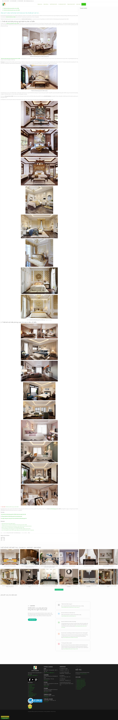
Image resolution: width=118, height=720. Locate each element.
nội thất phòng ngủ (53, 508)
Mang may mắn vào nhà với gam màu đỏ (8, 523)
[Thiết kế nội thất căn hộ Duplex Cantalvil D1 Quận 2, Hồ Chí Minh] (88, 577)
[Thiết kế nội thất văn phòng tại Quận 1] (9, 557)
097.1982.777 (30, 675)
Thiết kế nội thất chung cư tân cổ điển (12, 506)
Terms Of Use (53, 711)
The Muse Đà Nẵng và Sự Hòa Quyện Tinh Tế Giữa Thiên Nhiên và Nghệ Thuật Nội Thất (16, 528)
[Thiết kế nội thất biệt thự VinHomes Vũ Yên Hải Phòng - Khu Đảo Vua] (9, 577)
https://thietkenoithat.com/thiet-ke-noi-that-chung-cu (70, 607)
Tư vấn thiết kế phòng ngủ (16, 532)
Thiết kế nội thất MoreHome (39, 711)
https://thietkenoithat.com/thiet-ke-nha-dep (70, 637)
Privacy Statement (47, 711)
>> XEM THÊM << (59, 589)
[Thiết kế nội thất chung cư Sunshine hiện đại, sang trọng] (29, 577)
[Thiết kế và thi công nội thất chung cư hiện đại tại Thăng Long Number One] (29, 557)
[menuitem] (40, 4)
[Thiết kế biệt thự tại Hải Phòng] (88, 557)
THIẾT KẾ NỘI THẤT (32, 619)
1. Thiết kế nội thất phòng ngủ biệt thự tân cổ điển (11, 8)
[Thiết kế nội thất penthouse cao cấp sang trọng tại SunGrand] (68, 577)
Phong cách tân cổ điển (10, 532)
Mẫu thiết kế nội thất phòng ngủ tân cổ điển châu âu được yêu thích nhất (13, 514)
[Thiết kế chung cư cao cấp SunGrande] (68, 557)
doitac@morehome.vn (83, 673)
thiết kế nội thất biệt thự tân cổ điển (13, 23)
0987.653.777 (35, 675)
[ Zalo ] (2, 716)
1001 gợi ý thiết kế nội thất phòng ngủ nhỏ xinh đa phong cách (11, 516)
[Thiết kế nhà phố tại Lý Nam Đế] (108, 557)
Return (29, 532)
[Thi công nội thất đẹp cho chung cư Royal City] (49, 577)
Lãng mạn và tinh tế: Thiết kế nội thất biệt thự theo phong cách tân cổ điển (14, 524)
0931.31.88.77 (47, 672)
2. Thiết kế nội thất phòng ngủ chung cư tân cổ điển (11, 10)
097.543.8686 (46, 686)
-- (39, 13)
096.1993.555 (46, 680)
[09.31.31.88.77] (6, 718)
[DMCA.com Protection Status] (30, 706)
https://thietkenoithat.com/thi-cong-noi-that (70, 648)
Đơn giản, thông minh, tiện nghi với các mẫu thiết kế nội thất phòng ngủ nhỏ (14, 518)
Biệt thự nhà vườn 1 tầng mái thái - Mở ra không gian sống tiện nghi (13, 527)
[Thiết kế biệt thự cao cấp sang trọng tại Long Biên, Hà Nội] (108, 577)
